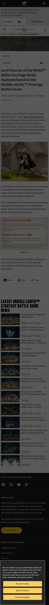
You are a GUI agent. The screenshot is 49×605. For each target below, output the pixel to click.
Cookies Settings (22, 597)
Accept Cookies (22, 584)
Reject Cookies (22, 590)
